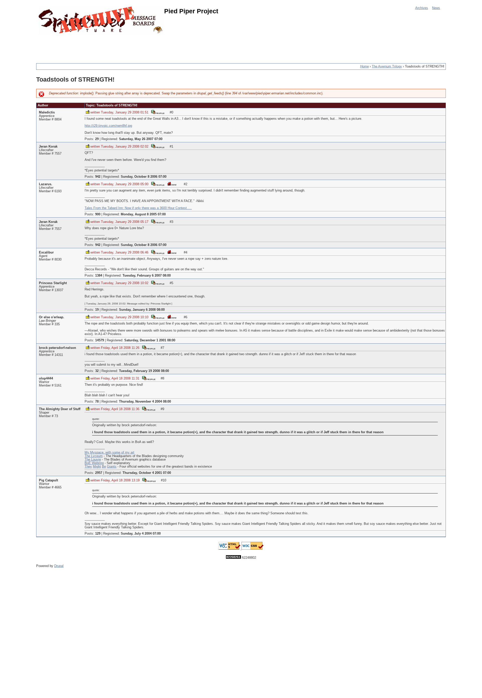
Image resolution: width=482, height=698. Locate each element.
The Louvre (93, 459)
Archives (421, 8)
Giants (111, 466)
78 (97, 401)
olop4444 (46, 378)
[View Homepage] (172, 183)
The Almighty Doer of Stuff (59, 409)
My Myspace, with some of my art (109, 452)
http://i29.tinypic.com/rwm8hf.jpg (108, 126)
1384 (98, 275)
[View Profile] (158, 111)
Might (97, 466)
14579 (99, 340)
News (436, 8)
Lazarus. (45, 184)
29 (97, 139)
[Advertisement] (127, 46)
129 (97, 533)
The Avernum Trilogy (387, 66)
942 (97, 176)
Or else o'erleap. (51, 317)
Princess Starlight (53, 283)
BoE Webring (94, 463)
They (88, 466)
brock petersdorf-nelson (57, 348)
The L (89, 456)
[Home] (101, 20)
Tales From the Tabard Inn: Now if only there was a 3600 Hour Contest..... (138, 208)
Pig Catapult (48, 480)
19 (97, 309)
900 (97, 214)
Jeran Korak (48, 146)
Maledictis (47, 112)
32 (97, 371)
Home (364, 66)
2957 (98, 473)
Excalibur (46, 252)
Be (104, 466)
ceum (99, 456)
